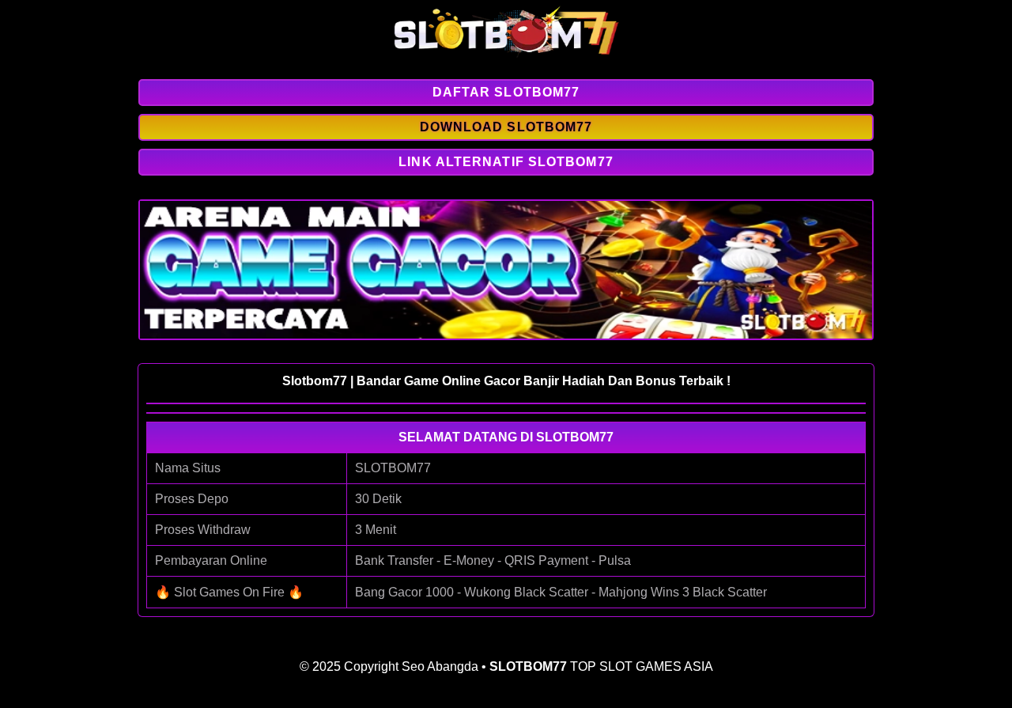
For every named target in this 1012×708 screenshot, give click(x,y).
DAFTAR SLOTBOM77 (506, 92)
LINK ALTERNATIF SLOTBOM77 (506, 161)
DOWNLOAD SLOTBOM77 (506, 127)
